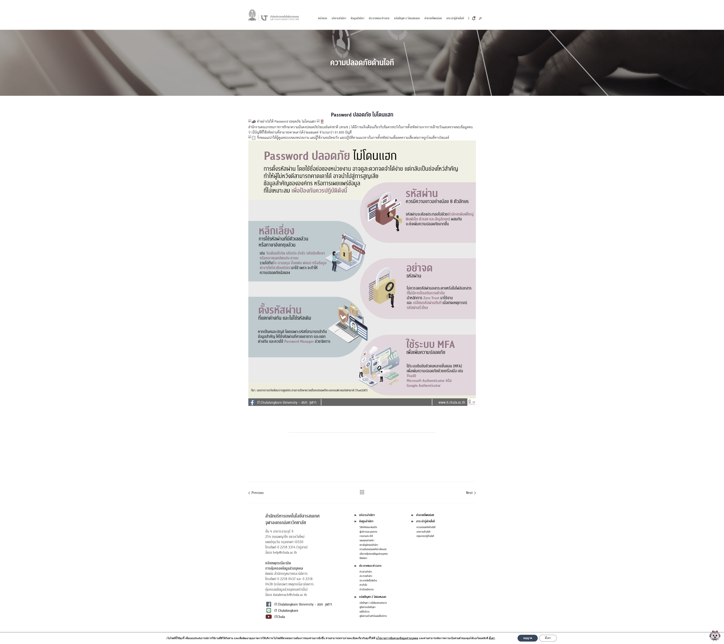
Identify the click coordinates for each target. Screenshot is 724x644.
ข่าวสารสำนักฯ (366, 571)
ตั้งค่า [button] (492, 638)
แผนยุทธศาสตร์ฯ (367, 540)
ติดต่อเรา (363, 558)
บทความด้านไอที (423, 532)
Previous (257, 492)
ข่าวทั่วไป (363, 585)
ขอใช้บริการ (365, 611)
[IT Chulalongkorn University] (273, 15)
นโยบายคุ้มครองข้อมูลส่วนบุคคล (374, 554)
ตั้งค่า (548, 638)
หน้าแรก (322, 18)
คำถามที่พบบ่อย (433, 18)
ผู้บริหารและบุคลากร (368, 532)
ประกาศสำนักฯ (366, 576)
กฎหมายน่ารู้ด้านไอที (425, 536)
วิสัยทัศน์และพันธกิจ (368, 527)
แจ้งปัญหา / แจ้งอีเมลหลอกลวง (373, 603)
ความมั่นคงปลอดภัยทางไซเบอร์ (373, 549)
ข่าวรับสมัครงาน (367, 589)
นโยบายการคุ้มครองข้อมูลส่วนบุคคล (397, 638)
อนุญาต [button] (527, 638)
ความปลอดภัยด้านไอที (426, 527)
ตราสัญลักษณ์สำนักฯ (369, 545)
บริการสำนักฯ (339, 18)
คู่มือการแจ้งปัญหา (368, 607)
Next (470, 492)
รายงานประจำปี (366, 536)
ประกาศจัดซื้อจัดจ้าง (368, 580)
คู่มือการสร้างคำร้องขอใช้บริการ (373, 616)
